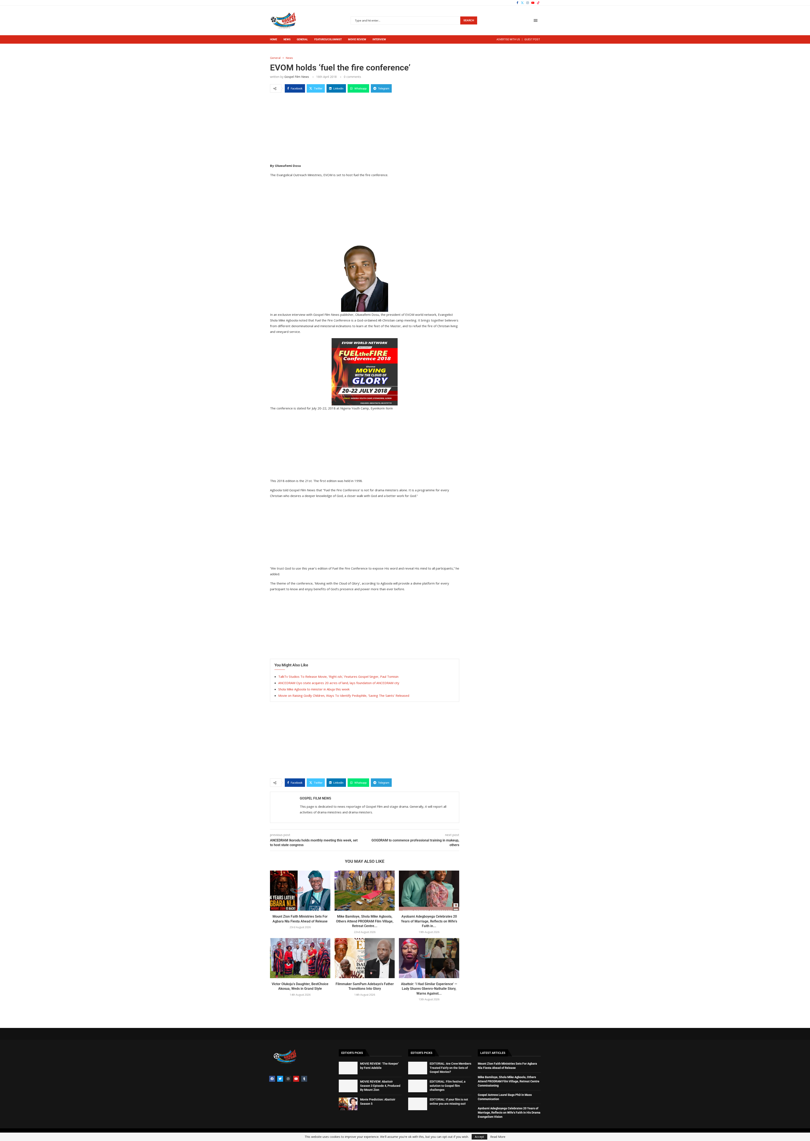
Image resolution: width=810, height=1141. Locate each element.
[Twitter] (522, 2)
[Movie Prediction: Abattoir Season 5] (348, 1104)
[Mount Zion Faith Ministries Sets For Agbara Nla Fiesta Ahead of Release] (300, 891)
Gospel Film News (296, 77)
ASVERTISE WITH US (508, 39)
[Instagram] (527, 2)
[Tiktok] (538, 2)
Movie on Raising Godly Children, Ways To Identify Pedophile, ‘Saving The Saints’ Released (343, 695)
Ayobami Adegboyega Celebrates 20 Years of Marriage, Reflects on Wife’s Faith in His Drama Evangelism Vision (509, 1112)
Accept (479, 1137)
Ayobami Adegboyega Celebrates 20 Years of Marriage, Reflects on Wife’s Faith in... (429, 921)
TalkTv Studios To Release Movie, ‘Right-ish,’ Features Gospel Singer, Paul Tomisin (338, 676)
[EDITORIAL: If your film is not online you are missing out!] (417, 1104)
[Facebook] (517, 2)
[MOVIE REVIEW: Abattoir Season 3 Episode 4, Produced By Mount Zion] (348, 1086)
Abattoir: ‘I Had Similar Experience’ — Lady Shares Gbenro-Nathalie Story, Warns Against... (429, 988)
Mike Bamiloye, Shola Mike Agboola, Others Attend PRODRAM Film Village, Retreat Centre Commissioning (508, 1081)
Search (468, 20)
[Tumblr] (304, 1079)
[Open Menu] (535, 20)
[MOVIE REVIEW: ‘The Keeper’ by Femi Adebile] (348, 1068)
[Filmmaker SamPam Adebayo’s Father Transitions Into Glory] (365, 958)
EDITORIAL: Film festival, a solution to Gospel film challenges (448, 1085)
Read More (497, 1136)
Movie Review (357, 39)
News (287, 39)
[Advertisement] (364, 127)
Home (273, 39)
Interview (379, 39)
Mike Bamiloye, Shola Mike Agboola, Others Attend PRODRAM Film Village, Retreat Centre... (364, 921)
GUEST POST (532, 39)
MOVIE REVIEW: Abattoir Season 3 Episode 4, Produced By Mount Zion (380, 1085)
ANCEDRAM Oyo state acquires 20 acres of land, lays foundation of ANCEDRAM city (338, 683)
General (302, 39)
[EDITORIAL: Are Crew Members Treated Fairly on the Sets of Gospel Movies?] (417, 1068)
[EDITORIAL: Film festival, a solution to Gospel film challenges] (417, 1086)
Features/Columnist (328, 39)
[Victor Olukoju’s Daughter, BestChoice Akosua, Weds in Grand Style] (300, 958)
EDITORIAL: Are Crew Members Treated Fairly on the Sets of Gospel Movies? (450, 1067)
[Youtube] (533, 2)
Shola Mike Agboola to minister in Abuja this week (314, 689)
